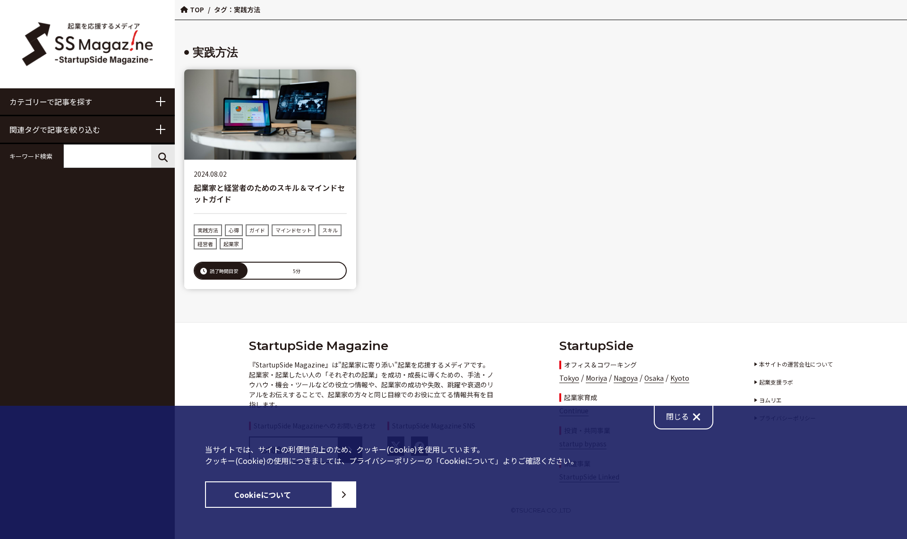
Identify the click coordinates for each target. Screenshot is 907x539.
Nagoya (626, 378)
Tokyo (569, 378)
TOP (197, 9)
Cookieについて (262, 494)
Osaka (654, 378)
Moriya (596, 378)
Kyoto (679, 378)
